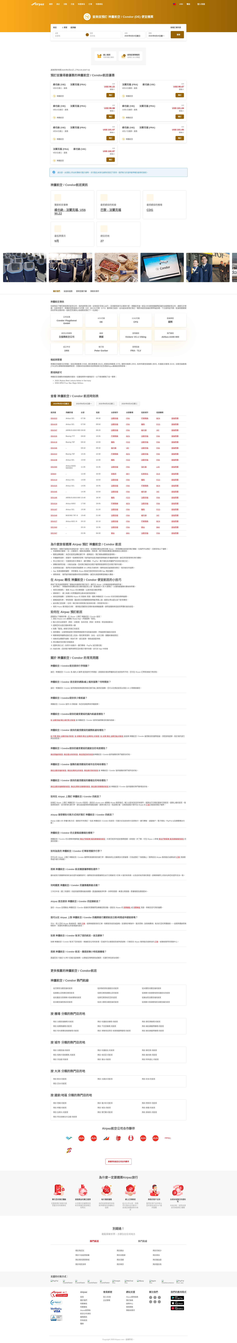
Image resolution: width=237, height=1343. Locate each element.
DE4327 (54, 521)
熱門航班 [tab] (94, 1241)
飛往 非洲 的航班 (148, 1079)
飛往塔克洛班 (80, 1264)
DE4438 (54, 460)
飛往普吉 (156, 1255)
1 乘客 (64, 27)
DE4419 (54, 480)
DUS (158, 474)
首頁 (82, 1297)
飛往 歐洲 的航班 (59, 1079)
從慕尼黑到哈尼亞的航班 (107, 997)
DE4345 (54, 492)
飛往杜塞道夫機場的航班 (80, 787)
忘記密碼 (106, 1300)
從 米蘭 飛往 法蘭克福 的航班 (111, 736)
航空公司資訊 (85, 1314)
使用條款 (129, 1307)
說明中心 (129, 1304)
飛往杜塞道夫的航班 (75, 770)
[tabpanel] (118, 344)
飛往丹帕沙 (157, 1251)
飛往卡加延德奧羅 (82, 1255)
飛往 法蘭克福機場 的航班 (63, 1022)
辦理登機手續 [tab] (81, 291)
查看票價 (174, 418)
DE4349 (54, 515)
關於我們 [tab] (56, 291)
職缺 (82, 1324)
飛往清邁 (120, 1260)
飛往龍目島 (157, 1264)
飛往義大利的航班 (71, 754)
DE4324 (54, 504)
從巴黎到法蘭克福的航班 (62, 988)
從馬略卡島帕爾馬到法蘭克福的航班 (156, 1002)
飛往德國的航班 (57, 754)
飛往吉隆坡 (121, 1255)
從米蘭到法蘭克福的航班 (151, 988)
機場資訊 (83, 1317)
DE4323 (54, 418)
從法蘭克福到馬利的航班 (62, 1002)
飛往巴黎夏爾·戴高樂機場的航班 (92, 839)
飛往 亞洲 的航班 (59, 1083)
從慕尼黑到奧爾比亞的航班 (108, 993)
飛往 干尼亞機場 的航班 (107, 1026)
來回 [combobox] (55, 27)
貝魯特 (113, 474)
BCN (158, 418)
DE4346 (54, 448)
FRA (128, 418)
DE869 (53, 474)
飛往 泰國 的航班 (148, 1108)
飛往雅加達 (157, 1260)
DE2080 (54, 467)
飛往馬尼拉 (79, 1251)
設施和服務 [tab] (68, 291)
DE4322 (54, 454)
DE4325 (54, 486)
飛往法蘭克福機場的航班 (60, 787)
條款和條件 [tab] (94, 291)
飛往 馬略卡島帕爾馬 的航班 (64, 1055)
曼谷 (143, 527)
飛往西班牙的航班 (86, 754)
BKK (158, 527)
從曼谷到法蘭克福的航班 (151, 997)
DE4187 (54, 509)
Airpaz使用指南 (132, 1297)
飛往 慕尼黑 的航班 (149, 1050)
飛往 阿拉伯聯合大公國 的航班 (65, 1117)
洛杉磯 (143, 467)
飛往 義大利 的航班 (105, 1103)
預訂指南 (129, 1300)
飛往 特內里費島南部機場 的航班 (66, 1031)
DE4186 (54, 498)
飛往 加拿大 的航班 (60, 1112)
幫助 (188, 4)
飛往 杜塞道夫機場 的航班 (108, 1022)
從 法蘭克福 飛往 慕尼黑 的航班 (63, 720)
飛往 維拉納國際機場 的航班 (153, 1026)
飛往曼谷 (120, 1251)
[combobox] (70, 36)
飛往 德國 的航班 (59, 1103)
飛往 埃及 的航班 (104, 1108)
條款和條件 (130, 1310)
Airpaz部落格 (85, 1310)
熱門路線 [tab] (142, 1241)
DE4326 (54, 436)
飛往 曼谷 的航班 (104, 1059)
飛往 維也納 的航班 (149, 1055)
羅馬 (143, 424)
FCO (158, 424)
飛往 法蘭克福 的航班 (61, 1050)
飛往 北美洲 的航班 (105, 1079)
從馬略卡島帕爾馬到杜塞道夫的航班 (156, 993)
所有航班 (83, 1320)
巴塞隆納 (144, 418)
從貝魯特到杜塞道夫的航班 (108, 988)
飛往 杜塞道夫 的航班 (106, 1050)
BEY (127, 474)
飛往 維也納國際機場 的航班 (153, 1031)
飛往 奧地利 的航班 (149, 1112)
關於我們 (83, 1300)
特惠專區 (127, 907)
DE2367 (54, 533)
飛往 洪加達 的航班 (60, 1059)
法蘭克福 (114, 418)
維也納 (143, 430)
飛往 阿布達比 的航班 (150, 1059)
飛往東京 (120, 1264)
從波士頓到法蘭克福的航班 (108, 1002)
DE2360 (54, 527)
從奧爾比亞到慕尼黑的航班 (63, 993)
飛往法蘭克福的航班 (58, 770)
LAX (158, 467)
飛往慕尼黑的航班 (91, 770)
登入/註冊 (107, 1297)
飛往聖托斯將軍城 (82, 1260)
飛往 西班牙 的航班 (149, 1103)
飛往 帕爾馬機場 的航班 (62, 1026)
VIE (157, 430)
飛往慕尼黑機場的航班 (100, 787)
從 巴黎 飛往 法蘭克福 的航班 (62, 736)
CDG (150, 210)
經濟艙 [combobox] (73, 27)
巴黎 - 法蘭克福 (110, 210)
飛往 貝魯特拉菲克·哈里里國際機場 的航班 (114, 1031)
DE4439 (54, 424)
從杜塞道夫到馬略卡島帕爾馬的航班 (67, 997)
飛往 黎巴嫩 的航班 (105, 1112)
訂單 (148, 805)
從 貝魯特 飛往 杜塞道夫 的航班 (87, 736)
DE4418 (54, 442)
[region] (118, 56)
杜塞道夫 (144, 474)
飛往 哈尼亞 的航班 (105, 1055)
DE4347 (54, 430)
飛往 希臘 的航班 (59, 1108)
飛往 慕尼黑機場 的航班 (151, 1022)
